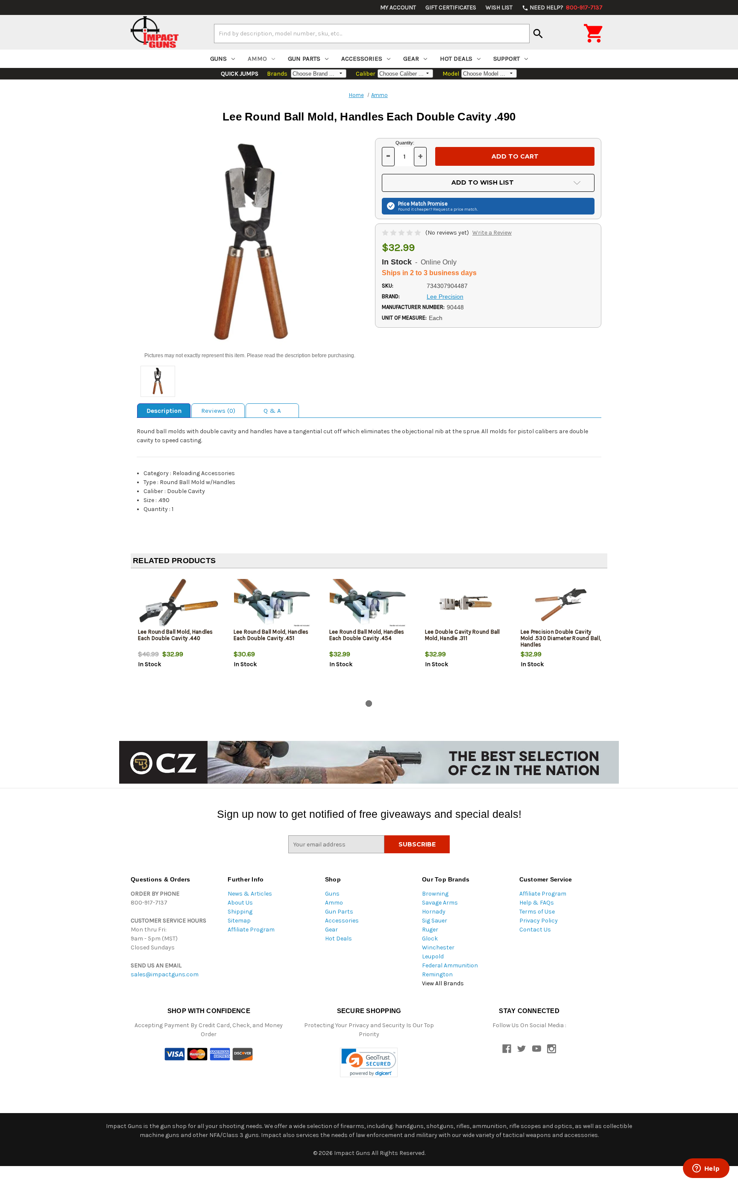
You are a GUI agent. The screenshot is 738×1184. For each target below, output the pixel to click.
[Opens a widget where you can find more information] (705, 1169)
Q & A (272, 410)
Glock (430, 938)
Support (506, 58)
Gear (411, 58)
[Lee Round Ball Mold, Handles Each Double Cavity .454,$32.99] (370, 603)
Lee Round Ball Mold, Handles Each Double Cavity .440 (175, 635)
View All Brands (443, 983)
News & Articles (250, 893)
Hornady (433, 911)
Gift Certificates (450, 7)
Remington (437, 974)
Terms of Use (537, 911)
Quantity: (404, 142)
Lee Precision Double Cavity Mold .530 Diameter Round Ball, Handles (561, 638)
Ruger (430, 929)
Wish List (499, 7)
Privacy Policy (538, 920)
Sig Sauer (434, 920)
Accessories (361, 58)
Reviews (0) (218, 410)
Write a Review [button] (492, 232)
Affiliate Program (251, 929)
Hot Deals (456, 58)
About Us (240, 902)
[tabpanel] (178, 636)
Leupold (433, 956)
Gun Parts (304, 58)
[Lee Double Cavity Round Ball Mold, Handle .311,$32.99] (465, 603)
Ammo (257, 58)
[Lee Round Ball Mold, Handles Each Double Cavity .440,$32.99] (178, 603)
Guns (218, 58)
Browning (435, 893)
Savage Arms (440, 902)
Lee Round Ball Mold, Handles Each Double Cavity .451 (271, 635)
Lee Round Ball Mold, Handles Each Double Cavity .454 (366, 635)
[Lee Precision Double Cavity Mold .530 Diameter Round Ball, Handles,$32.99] (561, 603)
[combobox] (372, 33)
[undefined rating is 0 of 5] (402, 232)
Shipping (240, 911)
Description (164, 410)
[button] (368, 1062)
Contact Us (535, 929)
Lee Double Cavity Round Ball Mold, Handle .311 (462, 635)
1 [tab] (369, 703)
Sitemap (239, 920)
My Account (398, 7)
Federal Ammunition (450, 965)
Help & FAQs (536, 902)
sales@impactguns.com (165, 974)
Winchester (438, 947)
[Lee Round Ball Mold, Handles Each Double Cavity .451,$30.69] (274, 603)
